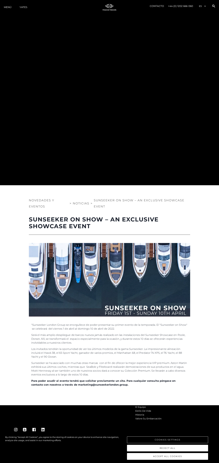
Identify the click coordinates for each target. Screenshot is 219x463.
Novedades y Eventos (41, 203)
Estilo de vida (143, 410)
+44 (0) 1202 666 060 (180, 6)
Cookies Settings (167, 439)
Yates (23, 7)
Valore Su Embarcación (148, 418)
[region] (109, 447)
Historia (139, 414)
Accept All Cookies (167, 456)
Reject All (167, 448)
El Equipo (140, 407)
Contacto (157, 6)
